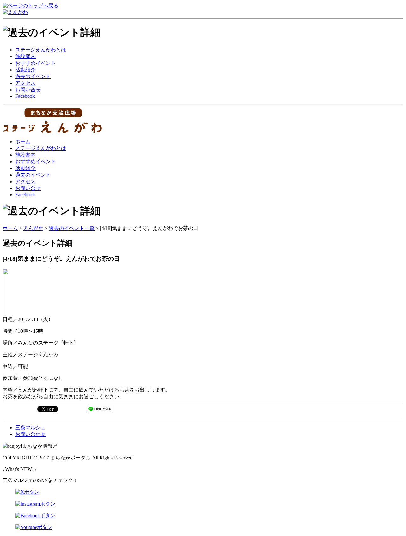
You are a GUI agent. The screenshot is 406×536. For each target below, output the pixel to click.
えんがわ (33, 228)
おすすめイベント (35, 63)
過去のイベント (33, 76)
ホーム (22, 141)
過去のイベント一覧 (72, 228)
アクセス (25, 83)
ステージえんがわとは (40, 49)
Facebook (25, 96)
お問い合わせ (30, 434)
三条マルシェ (30, 427)
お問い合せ (28, 89)
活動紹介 (25, 69)
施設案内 (25, 56)
